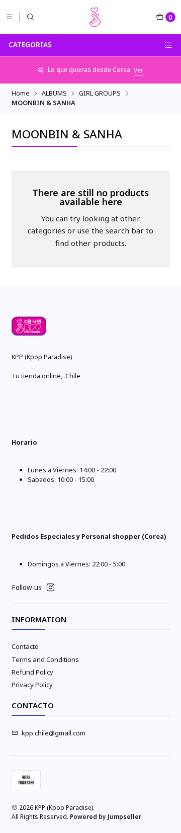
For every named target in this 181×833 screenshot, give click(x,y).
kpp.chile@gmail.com (53, 732)
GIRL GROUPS (100, 93)
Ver (138, 70)
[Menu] (9, 17)
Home (21, 93)
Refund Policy (32, 672)
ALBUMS (54, 93)
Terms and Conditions (45, 659)
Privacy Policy (32, 684)
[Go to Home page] (95, 17)
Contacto (25, 646)
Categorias (30, 44)
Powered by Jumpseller (105, 816)
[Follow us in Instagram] (50, 588)
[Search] (30, 17)
